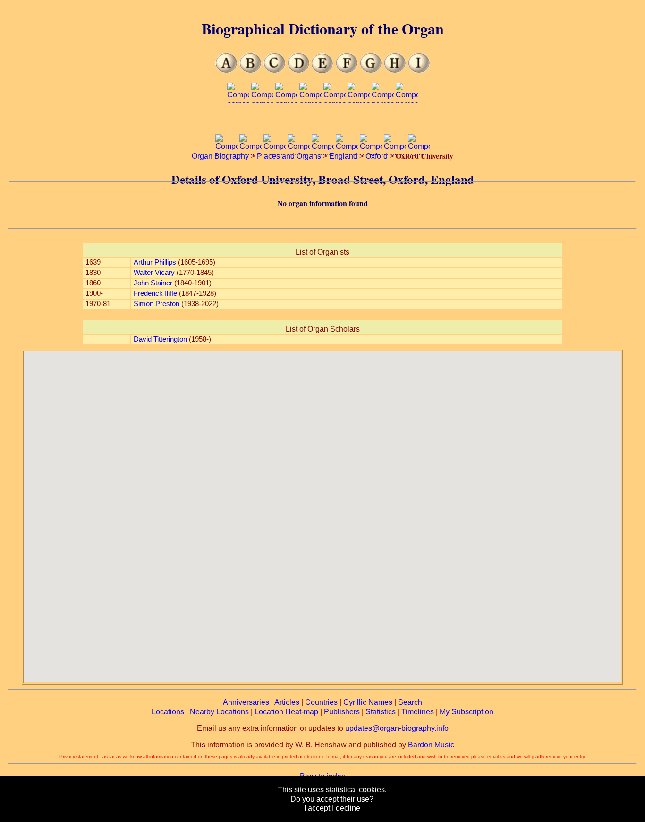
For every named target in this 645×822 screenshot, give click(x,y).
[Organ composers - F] (347, 71)
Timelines (417, 712)
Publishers (342, 712)
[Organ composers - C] (274, 71)
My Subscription (466, 712)
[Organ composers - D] (299, 71)
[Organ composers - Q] (407, 122)
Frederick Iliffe (155, 293)
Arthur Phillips (155, 262)
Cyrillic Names (367, 702)
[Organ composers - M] (310, 122)
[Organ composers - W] (347, 173)
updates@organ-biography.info (397, 728)
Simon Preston (156, 304)
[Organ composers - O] (359, 122)
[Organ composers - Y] (395, 173)
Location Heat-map (286, 712)
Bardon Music (431, 745)
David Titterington (160, 339)
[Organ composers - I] (419, 71)
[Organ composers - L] (286, 122)
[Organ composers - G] (371, 71)
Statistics (380, 712)
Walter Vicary (154, 272)
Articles (286, 702)
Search (410, 702)
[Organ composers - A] (226, 71)
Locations (168, 712)
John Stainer (153, 283)
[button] (322, 511)
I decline (346, 808)
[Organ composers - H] (395, 71)
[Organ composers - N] (334, 122)
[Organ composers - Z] (419, 173)
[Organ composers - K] (262, 122)
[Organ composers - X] (371, 173)
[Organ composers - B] (250, 71)
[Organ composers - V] (323, 173)
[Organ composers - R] (226, 173)
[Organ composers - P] (383, 122)
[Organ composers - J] (238, 122)
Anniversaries (246, 702)
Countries (321, 702)
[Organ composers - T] (274, 173)
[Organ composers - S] (250, 173)
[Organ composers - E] (323, 71)
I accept (317, 808)
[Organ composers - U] (299, 173)
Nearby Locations (219, 712)
